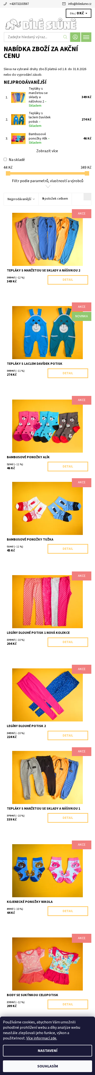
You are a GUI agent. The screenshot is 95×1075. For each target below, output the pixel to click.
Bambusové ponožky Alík (39, 138)
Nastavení (47, 1050)
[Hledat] (65, 37)
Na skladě (17, 159)
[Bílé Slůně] (47, 24)
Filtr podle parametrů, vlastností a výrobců (47, 181)
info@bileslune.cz (79, 4)
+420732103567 (19, 4)
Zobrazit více (47, 151)
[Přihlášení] (75, 37)
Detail (68, 280)
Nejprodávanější (19, 199)
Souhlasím (47, 1066)
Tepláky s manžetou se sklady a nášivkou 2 (38, 97)
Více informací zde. (41, 1038)
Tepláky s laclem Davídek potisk (40, 120)
